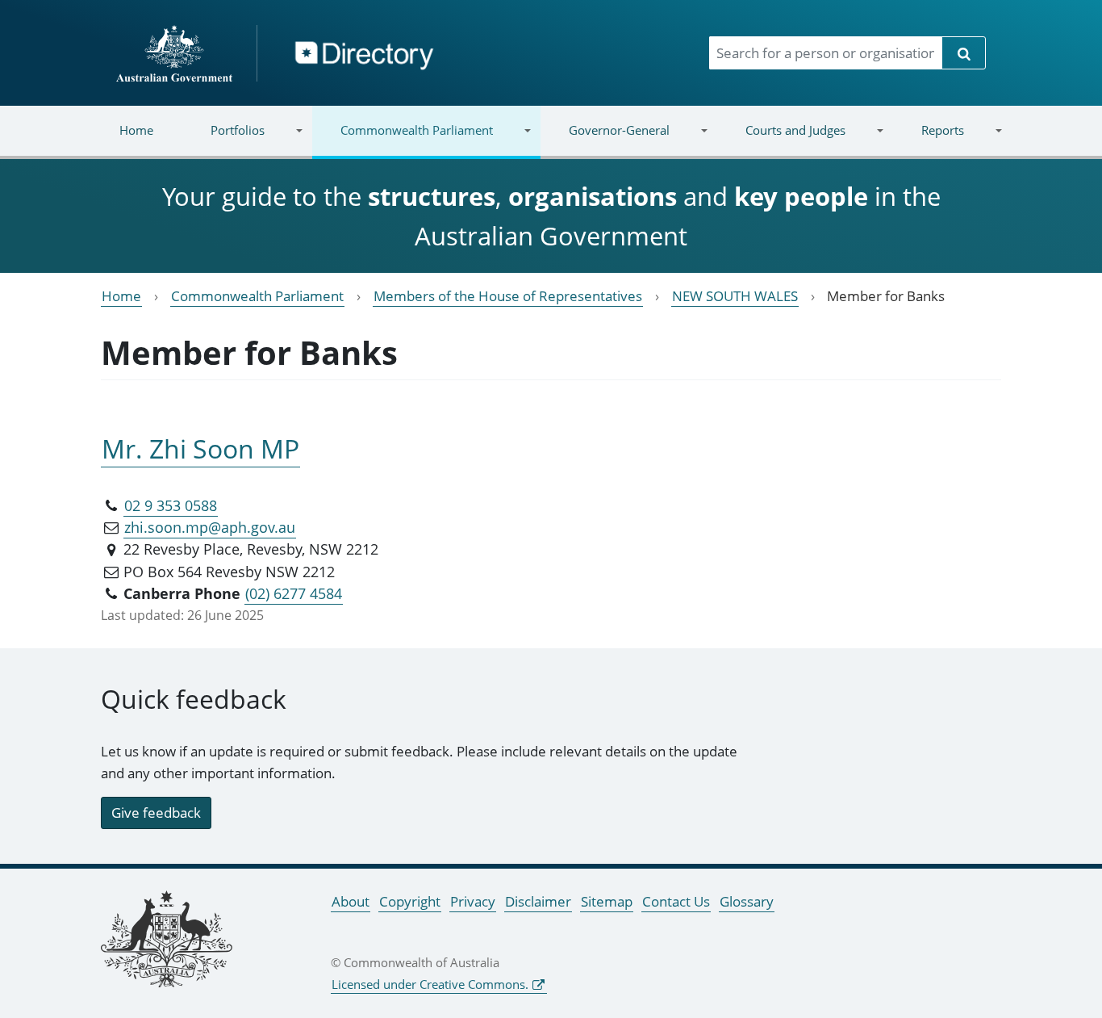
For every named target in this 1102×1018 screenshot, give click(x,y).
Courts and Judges (780, 140)
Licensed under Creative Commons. (430, 984)
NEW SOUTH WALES (735, 296)
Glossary (747, 901)
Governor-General (605, 140)
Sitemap (606, 901)
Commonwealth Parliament (402, 140)
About (350, 901)
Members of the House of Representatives (508, 296)
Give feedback (156, 812)
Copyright (409, 901)
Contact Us (676, 901)
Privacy (472, 901)
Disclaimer (538, 901)
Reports (927, 140)
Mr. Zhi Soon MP (200, 448)
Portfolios (223, 140)
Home (136, 130)
